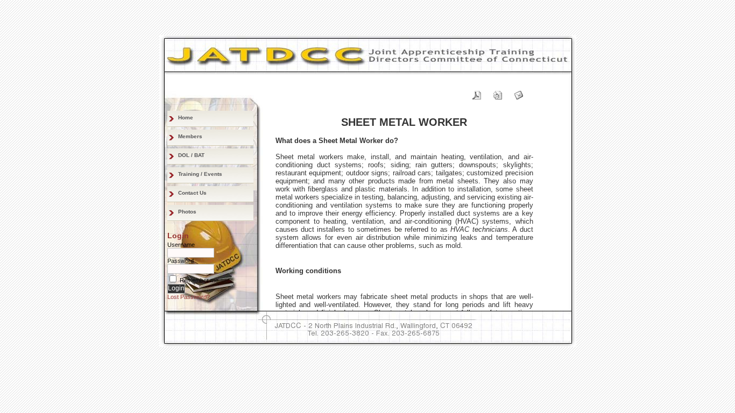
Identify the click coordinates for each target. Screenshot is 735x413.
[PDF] (476, 93)
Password (180, 261)
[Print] (497, 93)
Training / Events (200, 174)
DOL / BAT (191, 155)
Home (185, 117)
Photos (187, 212)
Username (181, 244)
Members (190, 136)
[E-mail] (518, 93)
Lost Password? (188, 297)
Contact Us (192, 193)
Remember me (199, 280)
